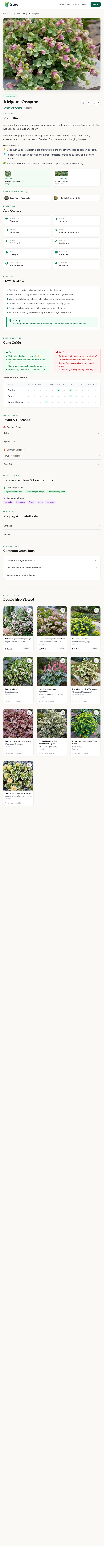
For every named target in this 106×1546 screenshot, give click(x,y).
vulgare (18, 107)
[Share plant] (88, 102)
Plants (6, 13)
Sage (40, 502)
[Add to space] (82, 102)
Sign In (95, 4)
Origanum (16, 13)
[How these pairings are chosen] (27, 192)
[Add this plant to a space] (29, 610)
